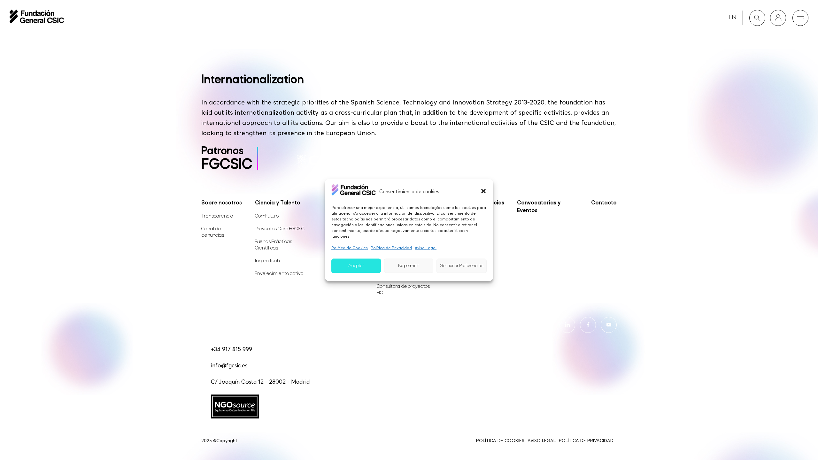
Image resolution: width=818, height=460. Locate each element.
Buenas (273, 245)
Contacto (604, 203)
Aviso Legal (425, 247)
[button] (483, 191)
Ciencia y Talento (277, 203)
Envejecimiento (279, 273)
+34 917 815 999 (231, 349)
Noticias (493, 203)
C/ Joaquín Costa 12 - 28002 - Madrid (260, 381)
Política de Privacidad (391, 247)
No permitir (408, 265)
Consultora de (403, 289)
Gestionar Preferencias (461, 265)
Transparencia (217, 216)
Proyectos (280, 229)
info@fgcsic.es (229, 365)
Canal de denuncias (212, 232)
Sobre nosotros (221, 203)
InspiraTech (267, 261)
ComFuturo (267, 216)
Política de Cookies (349, 247)
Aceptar (356, 265)
